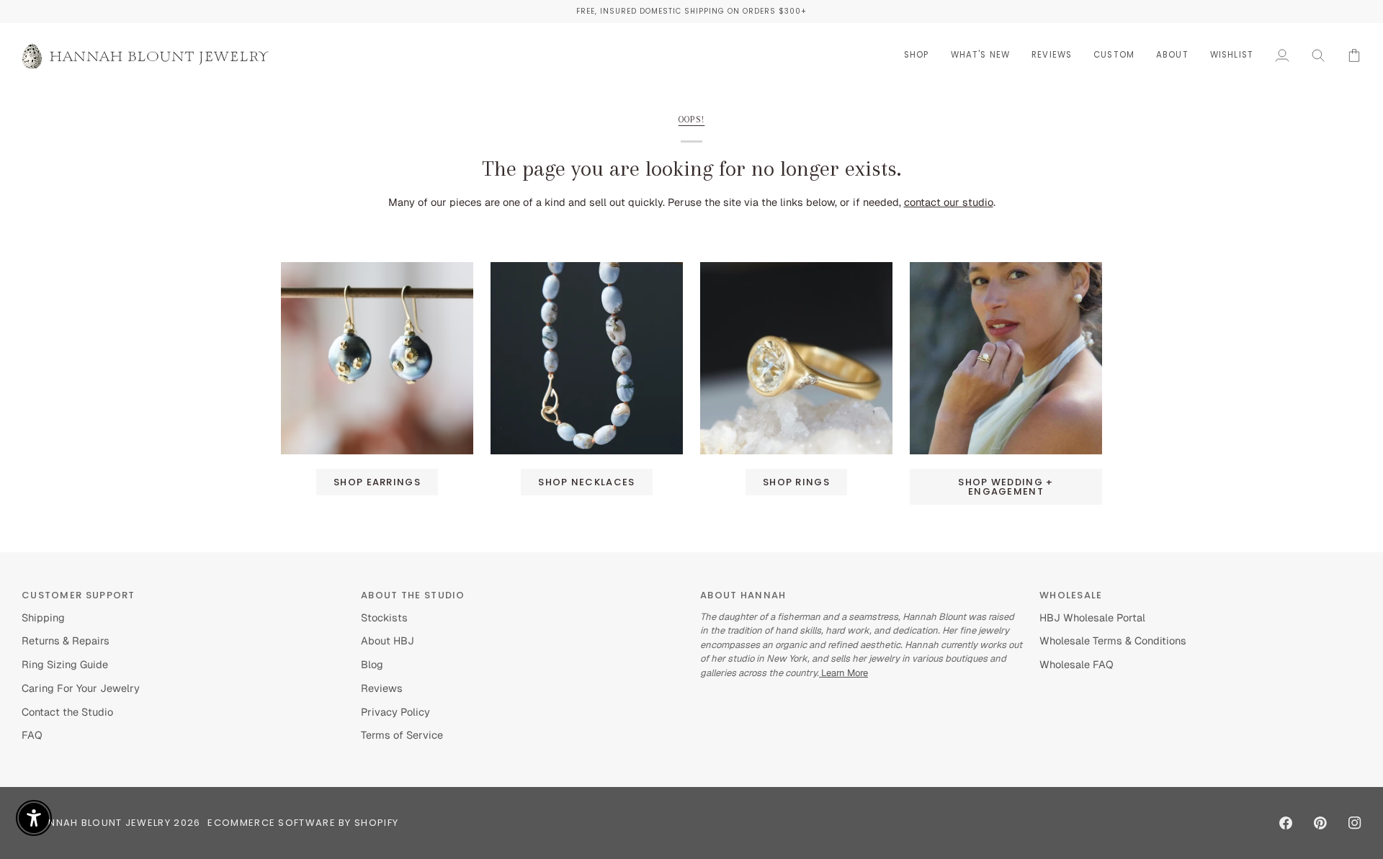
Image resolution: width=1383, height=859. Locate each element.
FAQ (32, 735)
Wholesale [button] (1071, 595)
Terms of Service (402, 735)
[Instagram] (1354, 823)
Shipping (43, 617)
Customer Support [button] (78, 595)
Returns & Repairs (65, 640)
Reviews (382, 688)
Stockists (384, 617)
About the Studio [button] (413, 595)
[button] (916, 55)
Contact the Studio (67, 712)
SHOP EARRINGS (377, 482)
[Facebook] (1285, 823)
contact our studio (948, 202)
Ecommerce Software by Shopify (302, 822)
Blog (372, 664)
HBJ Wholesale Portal (1092, 617)
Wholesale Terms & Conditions (1112, 640)
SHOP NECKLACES (586, 482)
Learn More (843, 673)
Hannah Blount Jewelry (102, 822)
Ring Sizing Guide (65, 664)
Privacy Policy (395, 712)
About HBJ (387, 640)
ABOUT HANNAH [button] (743, 595)
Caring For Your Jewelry (81, 688)
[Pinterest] (1320, 823)
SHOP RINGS (796, 482)
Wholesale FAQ (1076, 664)
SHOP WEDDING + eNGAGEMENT (1005, 486)
